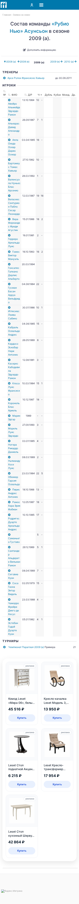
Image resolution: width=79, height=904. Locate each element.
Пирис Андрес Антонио (14, 493)
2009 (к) (55, 61)
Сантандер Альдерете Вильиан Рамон (14, 558)
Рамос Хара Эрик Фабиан (14, 506)
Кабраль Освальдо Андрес (14, 331)
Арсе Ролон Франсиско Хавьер (25, 77)
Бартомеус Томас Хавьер (14, 167)
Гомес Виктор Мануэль (14, 255)
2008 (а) (11, 61)
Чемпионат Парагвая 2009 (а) (26, 647)
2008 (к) (24, 61)
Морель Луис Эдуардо (13, 432)
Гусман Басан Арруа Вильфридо (14, 295)
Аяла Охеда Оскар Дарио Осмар (13, 147)
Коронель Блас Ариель (14, 407)
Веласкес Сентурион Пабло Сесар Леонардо (14, 206)
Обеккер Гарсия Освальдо (14, 480)
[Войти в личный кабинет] (31, 5)
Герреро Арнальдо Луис (14, 242)
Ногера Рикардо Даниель (13, 448)
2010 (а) (69, 61)
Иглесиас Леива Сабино (13, 315)
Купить (22, 717)
